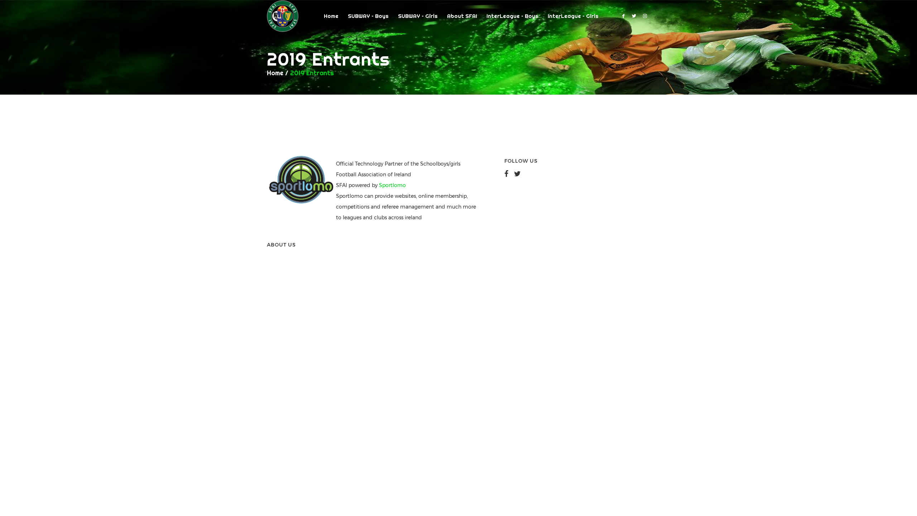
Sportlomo (392, 185)
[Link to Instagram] (644, 15)
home (275, 73)
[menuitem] (331, 16)
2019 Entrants (312, 73)
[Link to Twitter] (634, 15)
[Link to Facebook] (623, 15)
